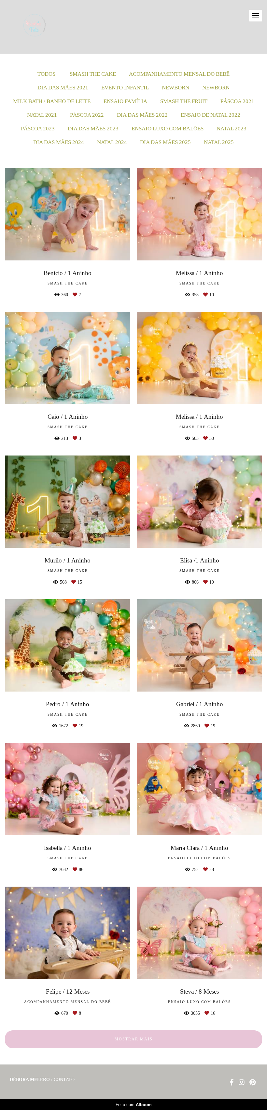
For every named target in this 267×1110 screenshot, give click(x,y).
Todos (46, 74)
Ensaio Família (125, 101)
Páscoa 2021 (237, 101)
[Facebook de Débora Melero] (232, 1082)
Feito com (134, 1104)
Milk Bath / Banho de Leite (52, 101)
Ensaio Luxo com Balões (168, 129)
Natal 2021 (42, 115)
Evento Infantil (125, 88)
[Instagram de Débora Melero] (242, 1082)
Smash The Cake (93, 74)
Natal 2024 (112, 142)
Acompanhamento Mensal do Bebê (179, 74)
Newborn (175, 88)
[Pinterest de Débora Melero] (252, 1082)
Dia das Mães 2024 (58, 142)
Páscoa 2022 (87, 115)
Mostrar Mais (134, 1039)
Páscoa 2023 (38, 129)
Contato (64, 1079)
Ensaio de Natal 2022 (210, 115)
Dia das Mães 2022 (142, 115)
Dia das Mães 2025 (165, 142)
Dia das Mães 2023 (93, 129)
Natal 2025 (219, 142)
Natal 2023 (231, 129)
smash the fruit (183, 101)
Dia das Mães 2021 (62, 88)
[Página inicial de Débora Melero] (45, 27)
